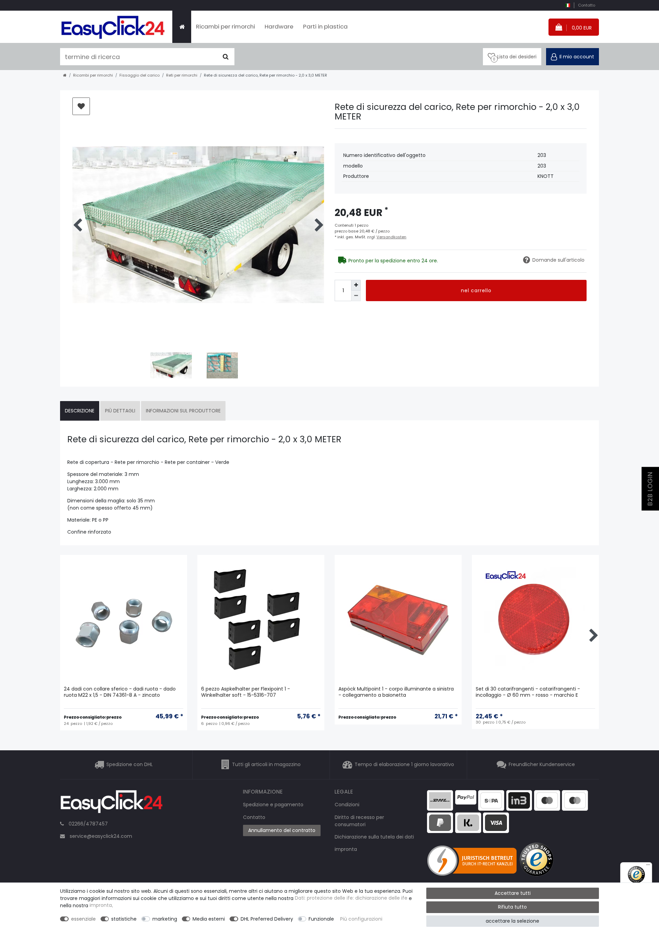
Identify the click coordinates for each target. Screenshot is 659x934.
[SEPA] (491, 800)
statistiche (124, 918)
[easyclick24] (111, 803)
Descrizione (79, 410)
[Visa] (496, 822)
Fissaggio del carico (139, 75)
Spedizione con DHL (129, 764)
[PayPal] (465, 796)
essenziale (83, 918)
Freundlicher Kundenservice (542, 764)
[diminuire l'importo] (356, 296)
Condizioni (347, 804)
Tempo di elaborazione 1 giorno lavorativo (404, 764)
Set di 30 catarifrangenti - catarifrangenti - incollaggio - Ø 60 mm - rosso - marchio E (528, 692)
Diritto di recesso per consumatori (359, 821)
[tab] (79, 411)
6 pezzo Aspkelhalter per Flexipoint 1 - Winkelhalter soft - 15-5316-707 (245, 692)
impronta (346, 849)
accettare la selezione (512, 921)
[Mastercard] (575, 800)
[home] (65, 75)
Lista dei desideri (81, 106)
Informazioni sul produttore (183, 410)
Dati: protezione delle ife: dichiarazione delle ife (351, 898)
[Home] (181, 27)
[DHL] (440, 800)
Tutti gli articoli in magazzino (266, 764)
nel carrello (476, 290)
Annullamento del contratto (281, 830)
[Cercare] (225, 56)
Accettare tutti (513, 893)
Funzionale (321, 918)
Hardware (279, 26)
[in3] (519, 800)
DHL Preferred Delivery (267, 918)
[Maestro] (547, 800)
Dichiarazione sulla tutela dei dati (374, 836)
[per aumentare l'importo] (356, 285)
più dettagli (120, 410)
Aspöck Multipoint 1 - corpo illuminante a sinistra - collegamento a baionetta (396, 692)
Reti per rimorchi (181, 75)
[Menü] (648, 866)
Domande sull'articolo (558, 260)
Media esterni (209, 918)
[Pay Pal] (440, 822)
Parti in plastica (325, 26)
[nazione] (567, 5)
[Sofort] (468, 822)
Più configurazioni (361, 918)
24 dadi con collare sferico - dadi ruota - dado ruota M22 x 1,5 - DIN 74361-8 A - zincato (120, 692)
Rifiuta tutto (512, 906)
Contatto (586, 5)
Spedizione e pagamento (273, 804)
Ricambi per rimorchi (225, 26)
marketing (164, 918)
